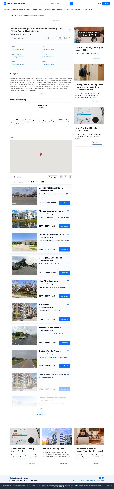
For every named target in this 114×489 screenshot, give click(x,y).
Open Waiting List (62, 9)
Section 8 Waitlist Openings (20, 9)
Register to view (19, 49)
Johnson (20, 15)
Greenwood (27, 15)
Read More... (97, 58)
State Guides (88, 9)
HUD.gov (50, 487)
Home (11, 15)
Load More (40, 414)
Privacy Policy (76, 480)
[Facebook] (100, 478)
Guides (6, 9)
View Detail (64, 203)
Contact (98, 480)
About (102, 480)
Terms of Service (85, 480)
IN (15, 15)
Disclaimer (92, 480)
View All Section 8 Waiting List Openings (43, 9)
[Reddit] (103, 478)
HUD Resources (75, 9)
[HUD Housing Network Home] (14, 3)
